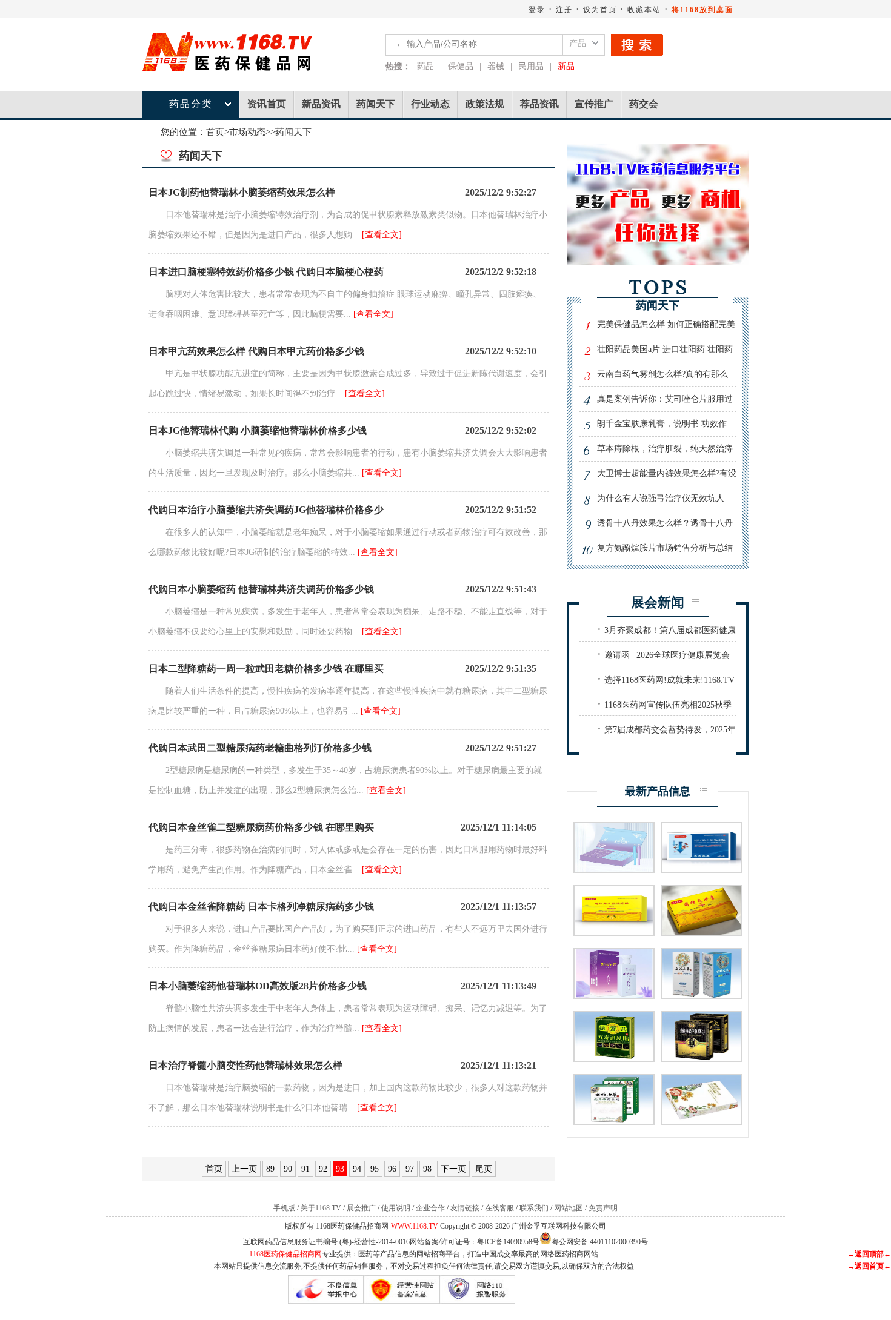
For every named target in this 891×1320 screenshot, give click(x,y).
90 (288, 1168)
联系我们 (534, 1208)
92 (323, 1168)
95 (374, 1168)
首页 (215, 132)
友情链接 (464, 1208)
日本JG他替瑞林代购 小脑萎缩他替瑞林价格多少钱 (257, 430)
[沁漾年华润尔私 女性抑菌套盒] (614, 869)
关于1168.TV (321, 1208)
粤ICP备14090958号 (508, 1242)
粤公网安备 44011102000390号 (600, 1241)
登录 (537, 9)
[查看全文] (382, 234)
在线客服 (499, 1208)
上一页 (244, 1168)
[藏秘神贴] (701, 1058)
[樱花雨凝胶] (701, 1121)
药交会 (643, 104)
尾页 (483, 1168)
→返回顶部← (869, 1254)
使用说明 (395, 1208)
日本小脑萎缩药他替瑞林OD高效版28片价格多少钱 (257, 986)
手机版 (284, 1208)
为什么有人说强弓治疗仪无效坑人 (660, 498)
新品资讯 (321, 104)
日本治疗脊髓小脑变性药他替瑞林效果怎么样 (245, 1065)
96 (392, 1168)
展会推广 (361, 1208)
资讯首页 (266, 104)
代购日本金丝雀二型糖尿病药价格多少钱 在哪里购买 (261, 827)
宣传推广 (594, 104)
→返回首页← (869, 1266)
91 (305, 1168)
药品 (425, 66)
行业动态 (430, 104)
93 (340, 1168)
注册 (564, 9)
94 (357, 1168)
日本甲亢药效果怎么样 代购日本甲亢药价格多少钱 (256, 351)
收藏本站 (644, 9)
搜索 (637, 45)
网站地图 (568, 1208)
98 (427, 1168)
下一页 (453, 1168)
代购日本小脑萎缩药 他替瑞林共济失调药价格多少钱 (261, 589)
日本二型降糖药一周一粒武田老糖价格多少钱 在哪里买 (266, 668)
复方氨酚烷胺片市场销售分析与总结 (665, 547)
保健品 (460, 66)
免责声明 (603, 1208)
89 (270, 1168)
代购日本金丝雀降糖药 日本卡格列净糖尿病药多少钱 (261, 906)
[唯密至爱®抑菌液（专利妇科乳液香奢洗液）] (614, 995)
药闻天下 (375, 104)
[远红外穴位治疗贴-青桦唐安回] (614, 932)
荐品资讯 (539, 104)
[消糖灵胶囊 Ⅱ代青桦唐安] (701, 932)
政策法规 (485, 104)
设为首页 (600, 9)
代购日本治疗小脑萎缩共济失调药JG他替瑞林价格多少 (266, 510)
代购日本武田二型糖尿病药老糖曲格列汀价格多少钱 (260, 748)
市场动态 (247, 132)
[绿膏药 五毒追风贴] (614, 1058)
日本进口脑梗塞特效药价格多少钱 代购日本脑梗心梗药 (266, 272)
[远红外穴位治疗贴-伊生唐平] (701, 869)
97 (409, 1168)
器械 (495, 66)
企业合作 (430, 1208)
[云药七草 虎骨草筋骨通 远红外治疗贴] (614, 1121)
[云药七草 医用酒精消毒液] (701, 995)
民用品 (531, 66)
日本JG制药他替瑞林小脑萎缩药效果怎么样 (241, 192)
